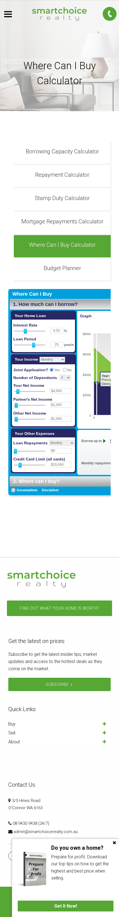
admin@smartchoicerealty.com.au (46, 831)
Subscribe (57, 684)
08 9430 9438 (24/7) (31, 823)
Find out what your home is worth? (59, 608)
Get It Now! (65, 906)
